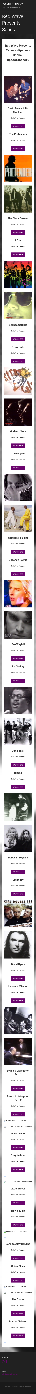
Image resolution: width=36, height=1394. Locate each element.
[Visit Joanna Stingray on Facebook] (6, 1362)
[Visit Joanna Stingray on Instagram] (3, 1362)
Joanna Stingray (12, 4)
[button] (18, 126)
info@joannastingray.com (10, 1374)
